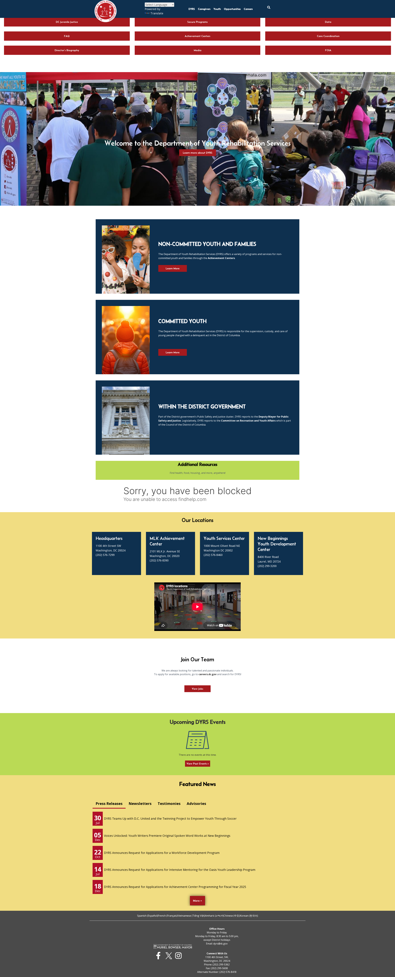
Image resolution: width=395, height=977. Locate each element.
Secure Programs (197, 21)
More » (197, 900)
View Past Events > (198, 763)
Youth (217, 8)
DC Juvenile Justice (67, 21)
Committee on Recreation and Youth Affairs (248, 420)
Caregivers (204, 8)
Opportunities (232, 8)
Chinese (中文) (232, 915)
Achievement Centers (197, 36)
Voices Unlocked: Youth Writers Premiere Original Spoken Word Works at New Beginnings (167, 836)
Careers (248, 8)
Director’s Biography (67, 50)
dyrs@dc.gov (220, 943)
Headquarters (109, 538)
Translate (156, 13)
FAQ (67, 36)
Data (328, 21)
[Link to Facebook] (159, 956)
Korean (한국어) (249, 915)
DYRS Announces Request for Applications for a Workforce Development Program (162, 853)
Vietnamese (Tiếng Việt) (191, 915)
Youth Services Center (224, 538)
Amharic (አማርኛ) (214, 915)
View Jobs (197, 688)
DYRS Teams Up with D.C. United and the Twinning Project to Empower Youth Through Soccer (170, 818)
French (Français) (167, 915)
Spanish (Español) (147, 915)
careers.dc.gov (207, 674)
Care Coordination (328, 36)
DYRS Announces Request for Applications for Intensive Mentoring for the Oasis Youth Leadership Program (179, 870)
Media (197, 50)
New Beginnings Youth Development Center (277, 544)
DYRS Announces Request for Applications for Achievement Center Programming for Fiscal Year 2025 (175, 887)
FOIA (328, 50)
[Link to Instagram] (179, 956)
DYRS (192, 8)
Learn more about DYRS (197, 152)
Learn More (172, 268)
